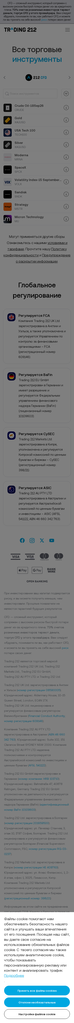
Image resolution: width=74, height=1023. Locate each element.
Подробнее (14, 975)
